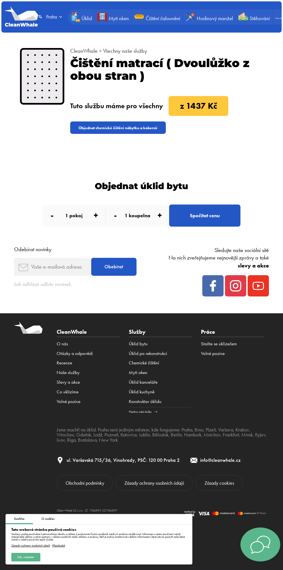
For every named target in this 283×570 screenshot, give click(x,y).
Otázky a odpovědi (75, 353)
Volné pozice (68, 401)
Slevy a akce (68, 382)
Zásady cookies (219, 483)
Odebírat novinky (32, 249)
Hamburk (192, 435)
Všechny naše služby (125, 50)
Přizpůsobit (58, 545)
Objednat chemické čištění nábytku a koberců (117, 127)
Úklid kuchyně (141, 391)
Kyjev (260, 435)
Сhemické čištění (144, 362)
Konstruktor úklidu (145, 401)
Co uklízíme (67, 391)
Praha (187, 430)
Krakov (242, 430)
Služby (137, 332)
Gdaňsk (83, 435)
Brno (199, 430)
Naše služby (68, 372)
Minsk (247, 435)
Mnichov (212, 435)
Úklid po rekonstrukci (148, 353)
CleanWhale (84, 50)
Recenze (64, 362)
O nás (62, 343)
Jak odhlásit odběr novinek (42, 284)
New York (108, 440)
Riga (71, 440)
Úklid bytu (138, 343)
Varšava (225, 430)
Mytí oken (138, 372)
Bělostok (160, 435)
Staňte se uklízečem (219, 343)
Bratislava (87, 440)
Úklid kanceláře (143, 382)
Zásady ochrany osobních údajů (30, 545)
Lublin (144, 435)
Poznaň (111, 435)
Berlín (176, 435)
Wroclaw (65, 435)
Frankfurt (231, 435)
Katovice (128, 435)
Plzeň (211, 430)
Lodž (97, 435)
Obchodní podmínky (84, 483)
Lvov (61, 440)
